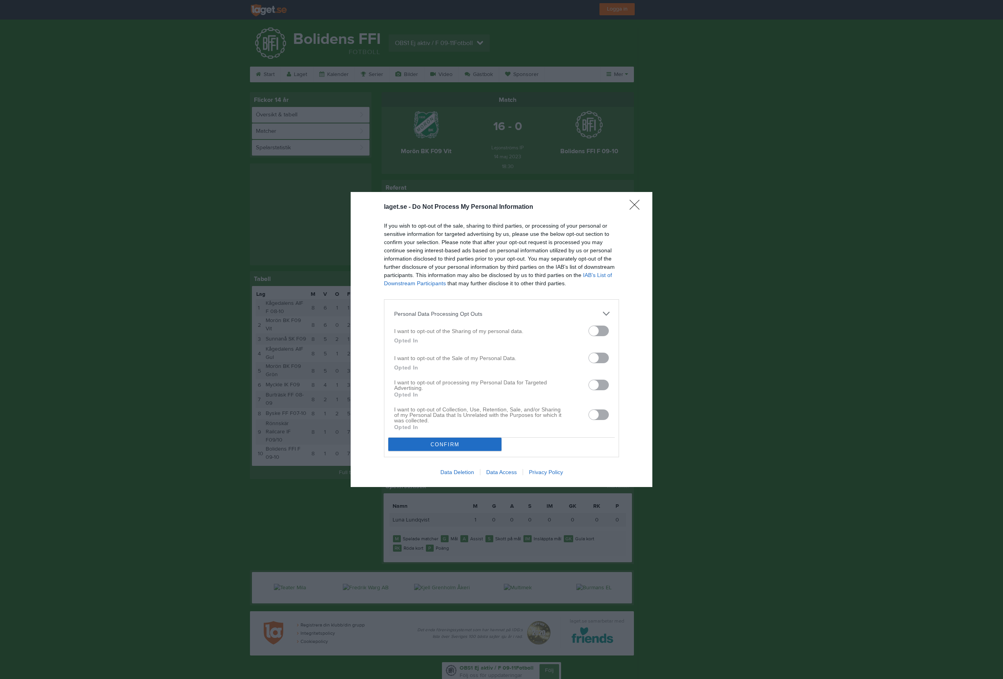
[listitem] (501, 314)
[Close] (637, 207)
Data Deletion (457, 472)
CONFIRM (445, 444)
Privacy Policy (546, 472)
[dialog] (501, 339)
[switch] (598, 331)
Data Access (501, 472)
